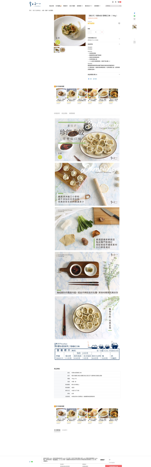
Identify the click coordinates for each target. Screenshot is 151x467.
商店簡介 (62, 464)
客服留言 (84, 464)
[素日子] (38, 4)
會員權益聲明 (85, 466)
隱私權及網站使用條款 (65, 466)
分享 (90, 79)
